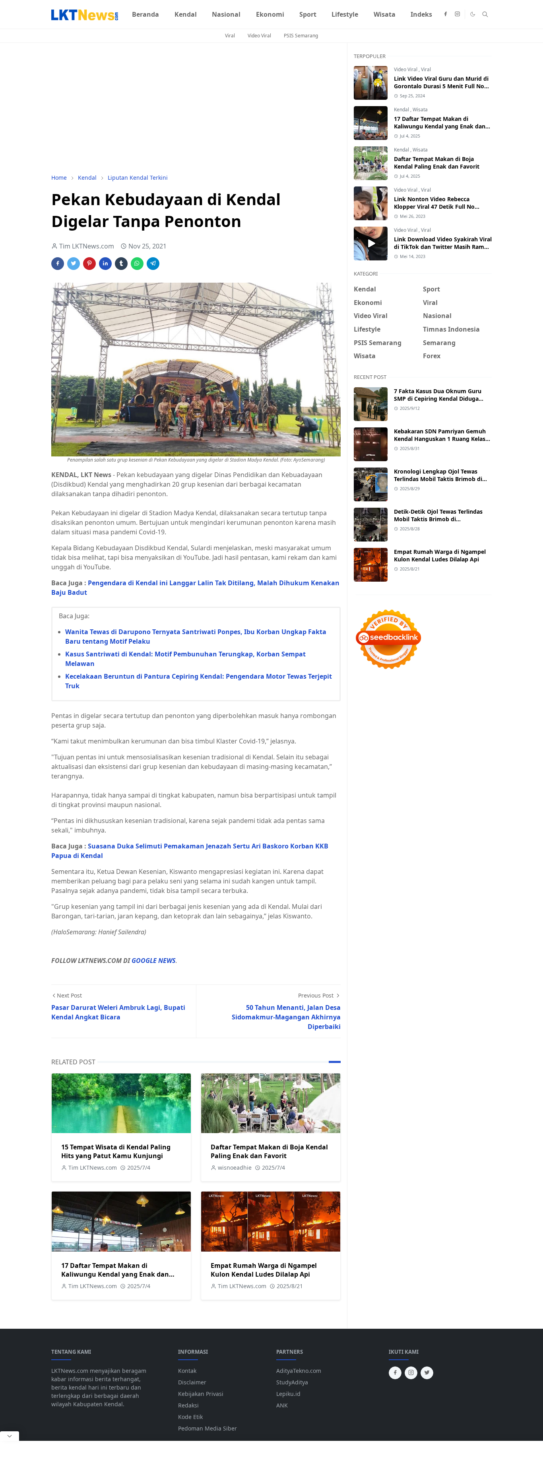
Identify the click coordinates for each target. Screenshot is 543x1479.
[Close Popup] (9, 1436)
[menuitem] (145, 14)
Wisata (420, 109)
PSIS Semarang (301, 35)
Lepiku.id (288, 1393)
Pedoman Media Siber (207, 1428)
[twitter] (427, 1372)
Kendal (402, 109)
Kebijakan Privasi (200, 1393)
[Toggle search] (485, 14)
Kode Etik (190, 1417)
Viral (230, 35)
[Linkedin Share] (105, 263)
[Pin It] (89, 263)
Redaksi (188, 1405)
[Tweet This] (73, 263)
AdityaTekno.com (298, 1370)
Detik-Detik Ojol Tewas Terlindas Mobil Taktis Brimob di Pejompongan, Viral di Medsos (438, 519)
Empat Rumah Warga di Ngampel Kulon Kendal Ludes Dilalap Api (264, 1270)
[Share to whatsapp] (137, 263)
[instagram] (457, 14)
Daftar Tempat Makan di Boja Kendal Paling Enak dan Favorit (269, 1151)
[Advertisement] (196, 108)
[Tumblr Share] (121, 263)
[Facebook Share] (57, 263)
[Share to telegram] (153, 263)
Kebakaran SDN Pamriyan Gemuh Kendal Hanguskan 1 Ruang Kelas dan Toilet (440, 438)
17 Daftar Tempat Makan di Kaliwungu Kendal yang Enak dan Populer (115, 1274)
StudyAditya (292, 1382)
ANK (282, 1405)
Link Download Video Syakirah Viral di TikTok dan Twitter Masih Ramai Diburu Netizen (443, 246)
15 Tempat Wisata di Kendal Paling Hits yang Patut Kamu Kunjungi (116, 1151)
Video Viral (259, 35)
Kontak (187, 1370)
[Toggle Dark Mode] (473, 14)
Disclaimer (192, 1382)
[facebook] (445, 14)
